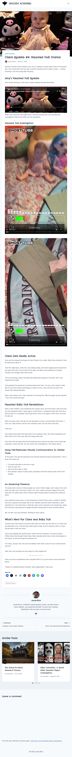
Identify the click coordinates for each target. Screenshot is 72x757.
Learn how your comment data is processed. (46, 741)
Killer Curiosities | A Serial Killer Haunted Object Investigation (52, 670)
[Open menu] (68, 3)
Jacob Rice (13, 61)
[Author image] (6, 61)
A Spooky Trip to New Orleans (12, 624)
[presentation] (18, 652)
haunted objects (11, 583)
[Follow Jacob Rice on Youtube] (36, 613)
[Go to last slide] (5, 662)
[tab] (32, 683)
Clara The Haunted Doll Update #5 (57, 624)
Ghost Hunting (10, 53)
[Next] (67, 662)
